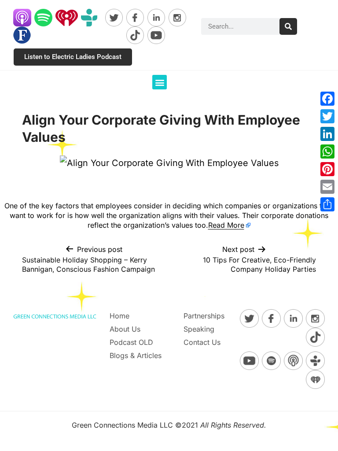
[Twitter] (327, 116)
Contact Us (202, 342)
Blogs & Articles (136, 355)
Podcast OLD (131, 342)
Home (119, 315)
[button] (159, 82)
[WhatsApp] (327, 151)
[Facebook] (327, 98)
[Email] (327, 187)
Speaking (199, 329)
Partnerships (204, 315)
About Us (125, 329)
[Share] (327, 204)
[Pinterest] (327, 169)
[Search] (288, 26)
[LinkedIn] (327, 134)
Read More (226, 225)
